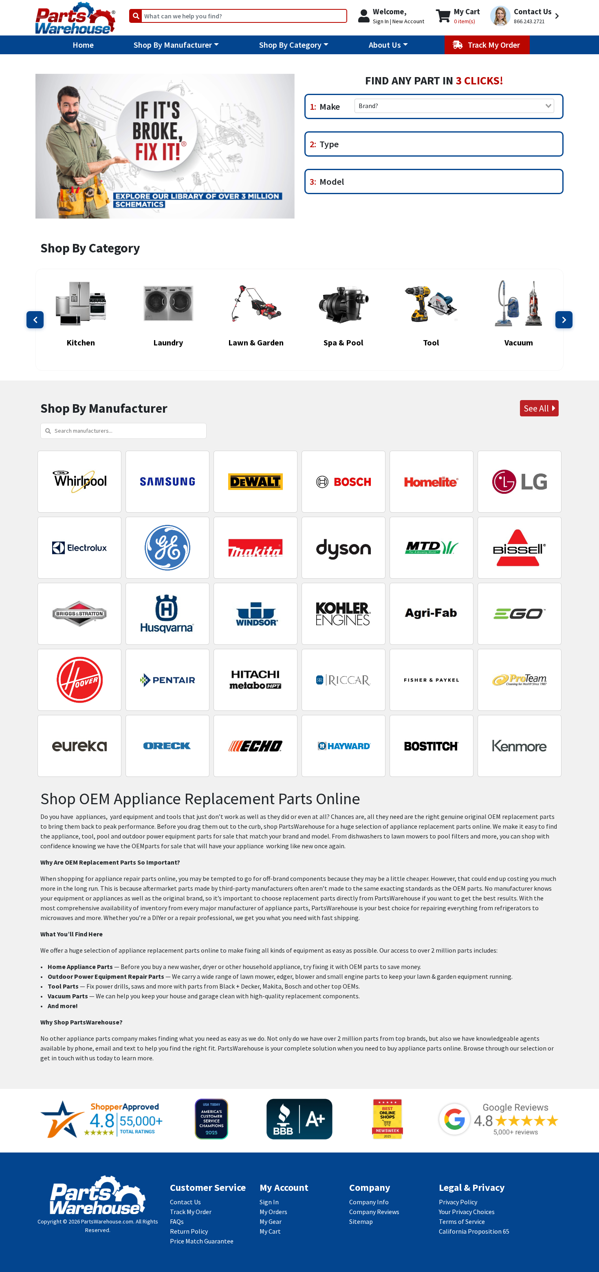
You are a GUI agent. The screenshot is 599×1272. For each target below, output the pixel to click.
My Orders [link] (273, 1212)
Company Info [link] (369, 1202)
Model (330, 181)
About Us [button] (385, 45)
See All (538, 408)
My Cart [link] (270, 1231)
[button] (526, 16)
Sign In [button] (381, 21)
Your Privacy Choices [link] (467, 1212)
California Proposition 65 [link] (474, 1231)
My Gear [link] (271, 1221)
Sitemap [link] (361, 1221)
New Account (408, 21)
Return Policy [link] (189, 1231)
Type (327, 144)
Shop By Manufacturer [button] (173, 45)
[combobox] (454, 106)
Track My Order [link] (190, 1212)
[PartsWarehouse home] (75, 15)
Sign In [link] (269, 1202)
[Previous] (35, 319)
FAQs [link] (177, 1221)
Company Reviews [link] (374, 1212)
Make (328, 106)
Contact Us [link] (185, 1202)
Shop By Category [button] (290, 45)
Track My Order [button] (494, 45)
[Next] (564, 319)
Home (83, 45)
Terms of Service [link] (462, 1221)
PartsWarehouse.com (107, 1221)
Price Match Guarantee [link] (201, 1241)
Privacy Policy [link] (458, 1202)
